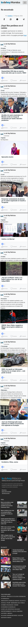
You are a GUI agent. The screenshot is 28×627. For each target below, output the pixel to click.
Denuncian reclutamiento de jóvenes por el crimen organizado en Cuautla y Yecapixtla (13, 200)
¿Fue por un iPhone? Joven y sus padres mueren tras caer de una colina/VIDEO (11, 279)
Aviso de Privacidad (6, 491)
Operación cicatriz (7, 157)
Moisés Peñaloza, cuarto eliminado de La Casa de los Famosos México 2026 (19, 559)
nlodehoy (10, 16)
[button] (10, 19)
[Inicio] (10, 2)
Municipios (4, 390)
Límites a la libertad (7, 239)
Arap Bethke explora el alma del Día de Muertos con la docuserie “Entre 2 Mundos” (19, 584)
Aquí (25, 35)
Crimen (3, 256)
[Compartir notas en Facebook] (4, 19)
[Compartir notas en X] (17, 19)
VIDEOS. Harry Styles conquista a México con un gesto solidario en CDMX (12, 327)
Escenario (4, 298)
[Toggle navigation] (25, 2)
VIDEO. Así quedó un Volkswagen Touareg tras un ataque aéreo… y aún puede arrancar (13, 371)
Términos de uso (6, 493)
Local (2, 90)
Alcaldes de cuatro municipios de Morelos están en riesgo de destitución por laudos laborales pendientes (12, 117)
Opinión (3, 138)
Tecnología (4, 346)
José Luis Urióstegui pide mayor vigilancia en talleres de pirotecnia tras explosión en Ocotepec (12, 423)
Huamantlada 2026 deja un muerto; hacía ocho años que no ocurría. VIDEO (13, 72)
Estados (3, 48)
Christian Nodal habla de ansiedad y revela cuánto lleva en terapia (20, 551)
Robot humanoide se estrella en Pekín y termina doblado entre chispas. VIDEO (19, 568)
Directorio (4, 490)
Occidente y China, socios (9, 462)
